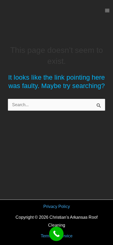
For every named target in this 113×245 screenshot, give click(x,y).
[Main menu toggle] (107, 11)
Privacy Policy (56, 206)
